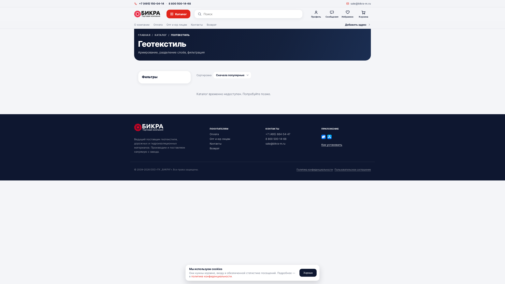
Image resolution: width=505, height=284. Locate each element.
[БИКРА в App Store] (329, 137)
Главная (144, 35)
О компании (142, 24)
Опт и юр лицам (176, 24)
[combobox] (251, 14)
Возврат (212, 24)
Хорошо (308, 272)
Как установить (331, 144)
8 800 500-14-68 (180, 3)
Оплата (158, 24)
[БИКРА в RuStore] (323, 137)
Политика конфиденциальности (314, 169)
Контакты (197, 24)
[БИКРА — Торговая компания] (147, 14)
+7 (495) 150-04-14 (151, 3)
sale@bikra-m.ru (361, 3)
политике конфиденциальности (211, 276)
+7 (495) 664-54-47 (278, 134)
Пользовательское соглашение (353, 169)
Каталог (181, 14)
